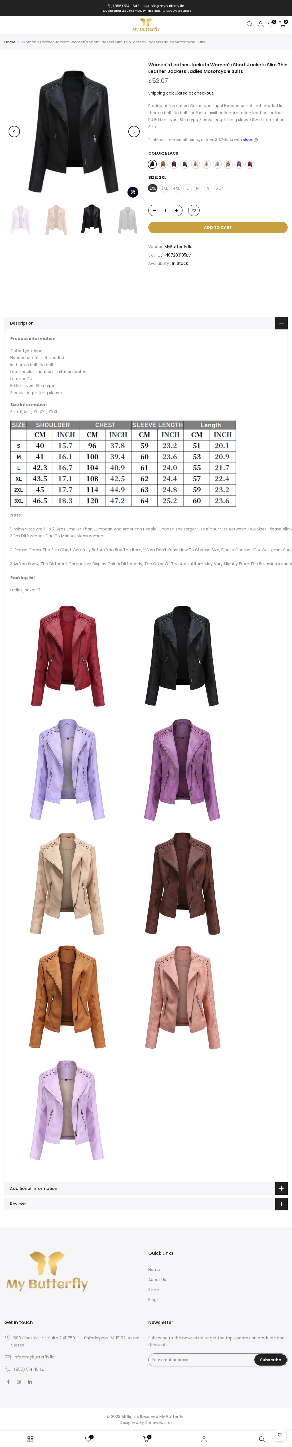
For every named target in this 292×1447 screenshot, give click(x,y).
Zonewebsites (159, 1422)
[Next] (134, 131)
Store (153, 1289)
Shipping (156, 93)
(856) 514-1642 (125, 5)
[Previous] (14, 131)
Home (10, 42)
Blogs (153, 1299)
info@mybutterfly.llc (167, 5)
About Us (157, 1279)
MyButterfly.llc (178, 246)
